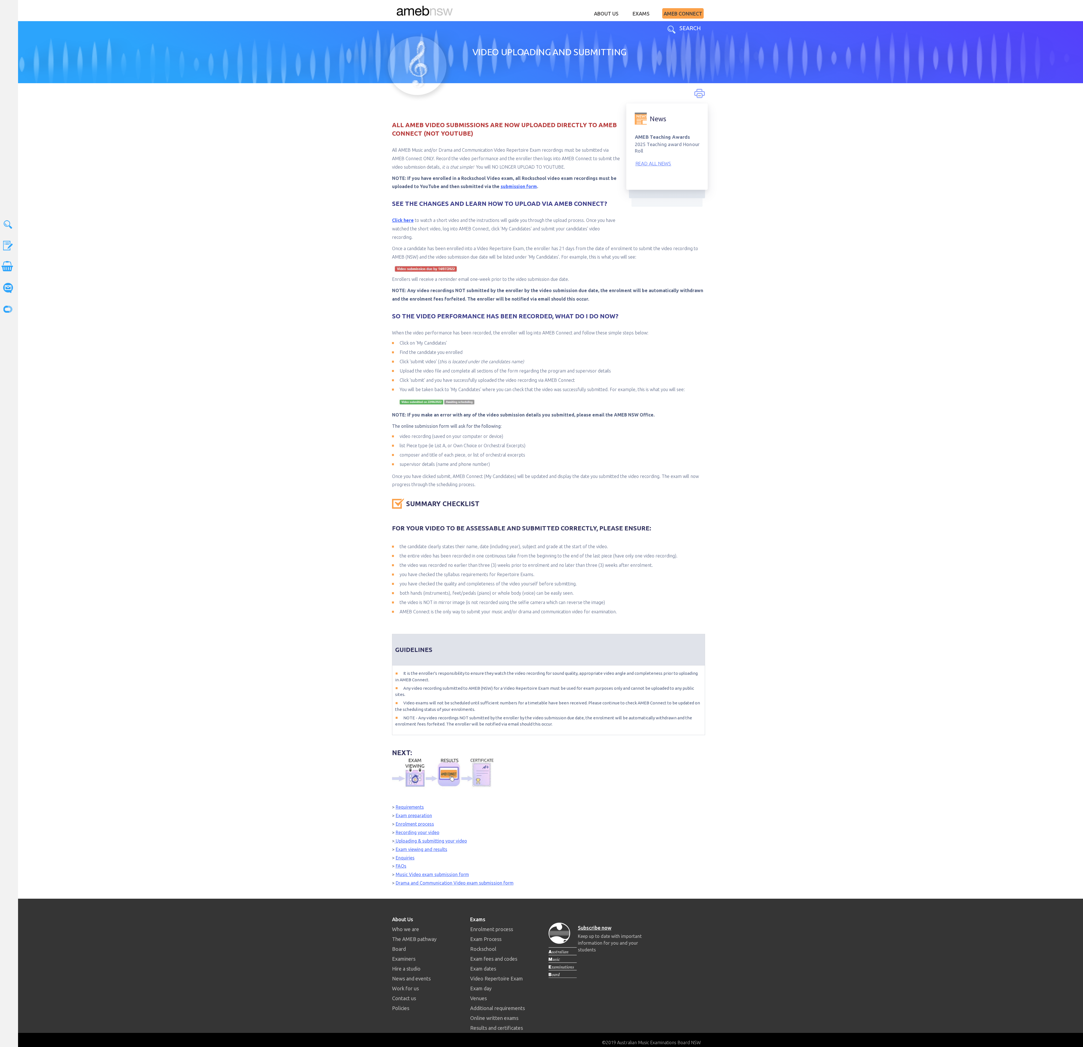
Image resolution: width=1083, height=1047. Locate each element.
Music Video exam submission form (432, 874)
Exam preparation (414, 815)
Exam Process (485, 939)
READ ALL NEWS (653, 163)
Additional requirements (497, 1008)
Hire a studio (406, 968)
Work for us (405, 988)
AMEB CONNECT (683, 13)
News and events (411, 978)
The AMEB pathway (414, 939)
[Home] (424, 10)
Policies (400, 1008)
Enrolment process (415, 823)
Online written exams (494, 1018)
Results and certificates (496, 1028)
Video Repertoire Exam (496, 978)
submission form (519, 186)
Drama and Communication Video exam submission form (455, 882)
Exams (641, 13)
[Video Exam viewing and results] (443, 772)
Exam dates (483, 968)
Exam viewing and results (421, 849)
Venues (478, 998)
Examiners (403, 959)
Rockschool (483, 949)
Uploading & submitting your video (431, 840)
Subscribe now (594, 928)
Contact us (404, 998)
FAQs (401, 866)
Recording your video (417, 832)
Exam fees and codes (493, 959)
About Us (606, 13)
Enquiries (405, 857)
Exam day (481, 988)
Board (399, 949)
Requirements (410, 807)
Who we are (405, 929)
